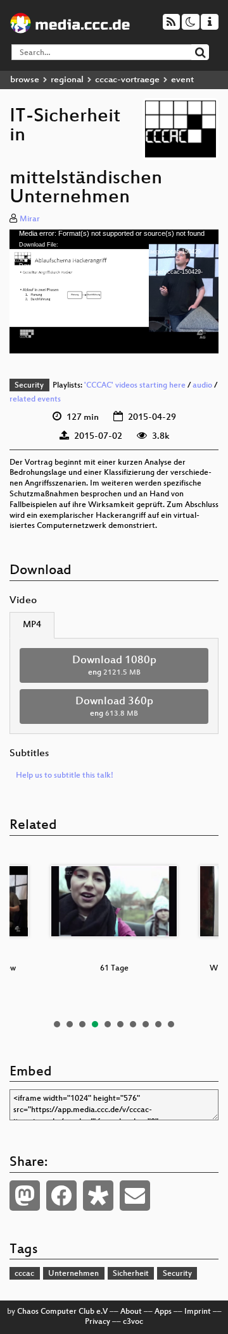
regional (67, 80)
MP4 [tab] (32, 625)
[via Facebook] (61, 1195)
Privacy (97, 1322)
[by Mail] (135, 1195)
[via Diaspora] (98, 1195)
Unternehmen (73, 1274)
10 (171, 1024)
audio (202, 385)
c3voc (133, 1322)
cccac (24, 1274)
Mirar (30, 219)
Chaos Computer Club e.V (62, 1311)
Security (29, 385)
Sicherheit (131, 1274)
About (131, 1311)
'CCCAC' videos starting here (135, 385)
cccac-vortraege (127, 80)
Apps (163, 1311)
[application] (114, 291)
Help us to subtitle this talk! (64, 775)
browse (24, 80)
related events (35, 399)
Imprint (197, 1311)
